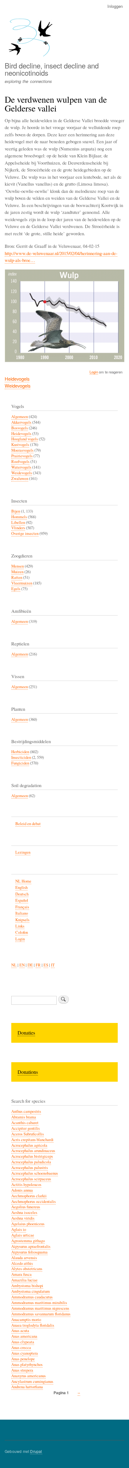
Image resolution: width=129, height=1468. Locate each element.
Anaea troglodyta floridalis (32, 1325)
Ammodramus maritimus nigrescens (40, 1308)
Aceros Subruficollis (27, 1134)
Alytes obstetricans (26, 1268)
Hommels (19, 516)
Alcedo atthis (22, 1263)
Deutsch (21, 894)
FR (38, 965)
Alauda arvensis (24, 1257)
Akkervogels (21, 422)
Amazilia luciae (24, 1280)
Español (21, 900)
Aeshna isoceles (24, 1212)
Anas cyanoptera (24, 1353)
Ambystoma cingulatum (30, 1291)
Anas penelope (23, 1359)
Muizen (17, 571)
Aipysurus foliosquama (29, 1252)
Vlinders (18, 527)
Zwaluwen (19, 478)
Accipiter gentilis (25, 1128)
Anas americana (24, 1336)
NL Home (23, 881)
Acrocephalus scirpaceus (31, 1179)
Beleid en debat (28, 823)
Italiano (21, 913)
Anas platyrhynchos (27, 1364)
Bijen (15, 511)
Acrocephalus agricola (29, 1145)
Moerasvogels (22, 450)
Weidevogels (17, 385)
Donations (28, 1071)
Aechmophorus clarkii (29, 1196)
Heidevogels (17, 378)
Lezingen (22, 852)
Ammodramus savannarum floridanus (40, 1314)
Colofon (21, 932)
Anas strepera (22, 1370)
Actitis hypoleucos (26, 1184)
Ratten (16, 577)
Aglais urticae (22, 1235)
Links (19, 926)
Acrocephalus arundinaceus (33, 1150)
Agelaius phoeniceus (27, 1223)
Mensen (17, 566)
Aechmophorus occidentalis (33, 1201)
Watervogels (21, 467)
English (21, 887)
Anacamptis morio (26, 1319)
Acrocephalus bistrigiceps (32, 1156)
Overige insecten (25, 533)
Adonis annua (22, 1190)
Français (22, 907)
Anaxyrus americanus (28, 1375)
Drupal (36, 1451)
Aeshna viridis (22, 1218)
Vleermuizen (21, 583)
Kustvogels (20, 444)
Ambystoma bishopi (27, 1285)
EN (22, 965)
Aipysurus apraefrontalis (30, 1246)
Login (94, 371)
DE (30, 965)
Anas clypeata (22, 1342)
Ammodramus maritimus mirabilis (39, 1302)
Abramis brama (23, 1117)
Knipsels (22, 919)
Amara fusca (21, 1274)
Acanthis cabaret (25, 1122)
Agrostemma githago (28, 1240)
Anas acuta (20, 1330)
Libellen (18, 522)
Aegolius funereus (25, 1207)
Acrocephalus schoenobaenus (34, 1173)
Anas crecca (21, 1347)
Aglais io (18, 1229)
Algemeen (19, 416)
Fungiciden (20, 763)
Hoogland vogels (24, 439)
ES (46, 965)
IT (53, 965)
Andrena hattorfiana (27, 1386)
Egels (15, 588)
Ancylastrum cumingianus (32, 1381)
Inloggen (115, 6)
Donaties (26, 1032)
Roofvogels (20, 461)
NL (14, 965)
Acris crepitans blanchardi (32, 1139)
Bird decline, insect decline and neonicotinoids (52, 68)
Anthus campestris (26, 1111)
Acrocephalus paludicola (31, 1162)
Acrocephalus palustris (29, 1167)
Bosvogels (19, 428)
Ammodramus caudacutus (32, 1297)
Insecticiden (21, 757)
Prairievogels (22, 456)
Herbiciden (20, 751)
